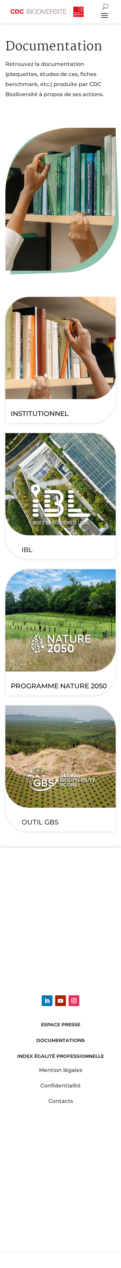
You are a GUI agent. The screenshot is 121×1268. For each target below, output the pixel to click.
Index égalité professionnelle (60, 1056)
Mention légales (60, 1070)
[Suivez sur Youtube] (60, 1000)
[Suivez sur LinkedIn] (47, 1000)
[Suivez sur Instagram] (74, 1000)
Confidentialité (60, 1085)
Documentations (60, 1040)
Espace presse (60, 1024)
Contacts (60, 1101)
